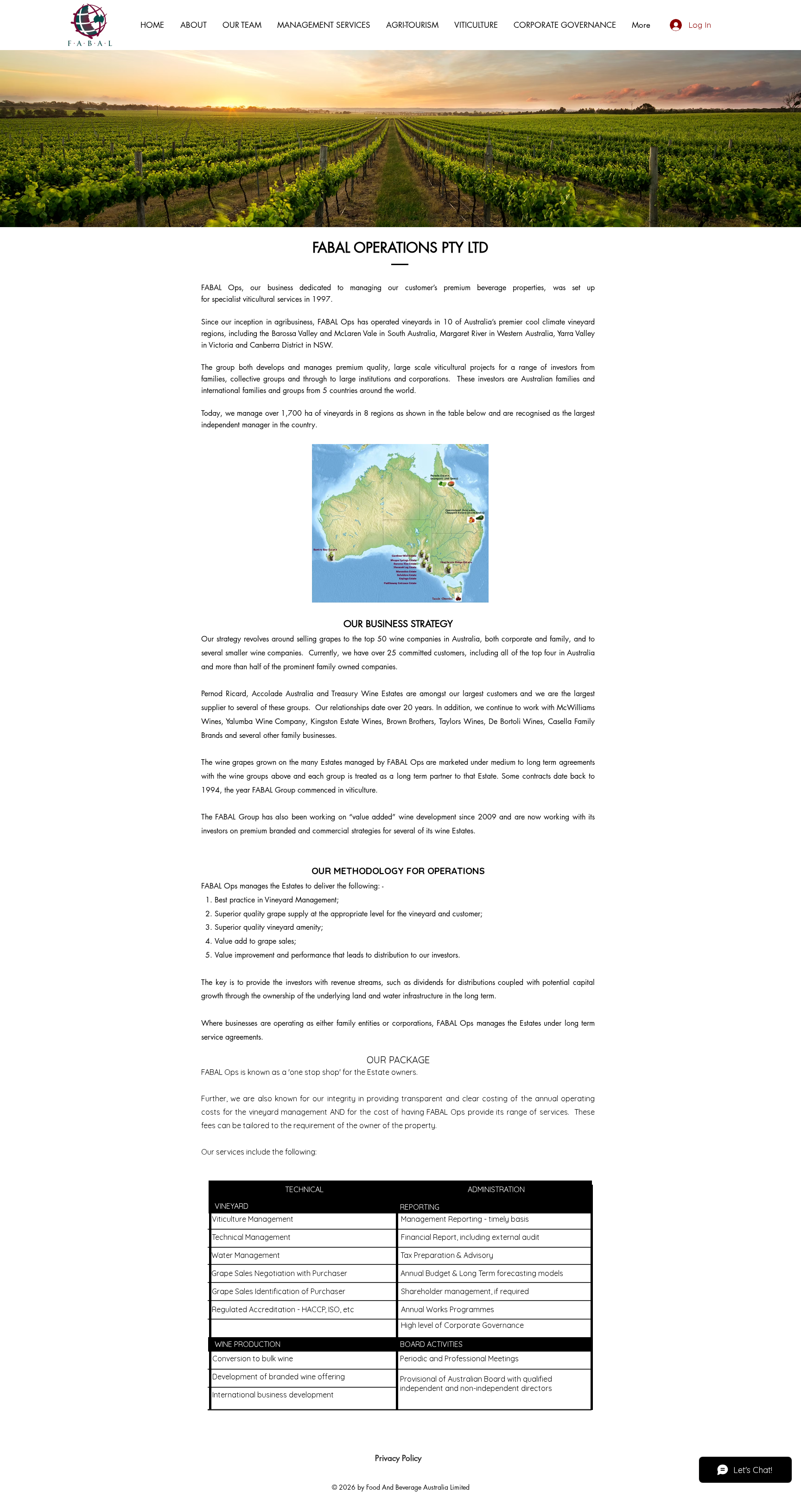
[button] (242, 25)
